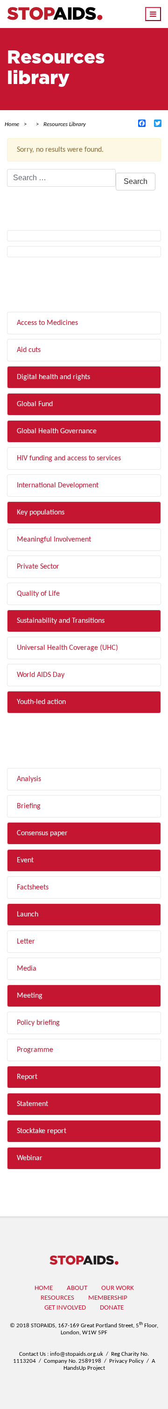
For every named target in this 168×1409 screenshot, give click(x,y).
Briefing (29, 806)
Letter (26, 941)
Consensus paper (42, 833)
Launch (27, 914)
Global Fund (35, 404)
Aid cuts (29, 350)
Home (44, 1288)
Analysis (29, 779)
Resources (57, 1298)
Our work (117, 1288)
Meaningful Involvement (54, 539)
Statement (32, 1104)
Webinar (29, 1158)
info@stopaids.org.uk (76, 1354)
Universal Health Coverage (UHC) (67, 648)
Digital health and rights (53, 377)
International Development (57, 485)
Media (26, 968)
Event (25, 860)
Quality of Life (38, 594)
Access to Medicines (47, 323)
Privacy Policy (126, 1361)
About (77, 1288)
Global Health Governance (57, 431)
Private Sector (38, 567)
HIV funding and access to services (69, 458)
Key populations (40, 512)
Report (27, 1077)
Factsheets (33, 887)
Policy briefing (38, 1023)
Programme (35, 1050)
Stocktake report (41, 1131)
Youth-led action (41, 702)
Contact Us (32, 1354)
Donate (112, 1307)
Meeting (29, 996)
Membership (107, 1298)
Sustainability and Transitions (61, 621)
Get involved (65, 1307)
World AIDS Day (40, 675)
